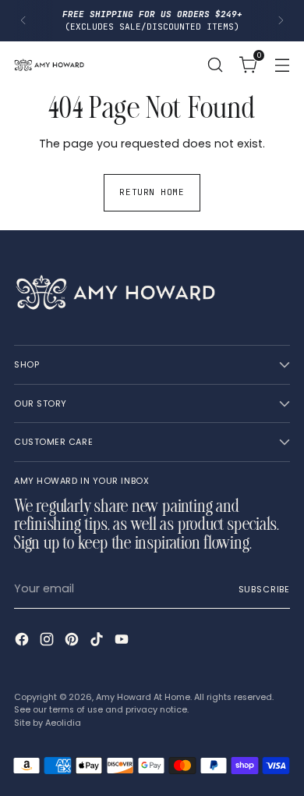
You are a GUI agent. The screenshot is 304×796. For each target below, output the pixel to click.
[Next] (280, 20)
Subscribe (264, 589)
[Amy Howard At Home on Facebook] (23, 641)
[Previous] (23, 20)
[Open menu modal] (282, 64)
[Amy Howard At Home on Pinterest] (73, 641)
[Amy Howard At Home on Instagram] (48, 641)
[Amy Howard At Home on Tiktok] (98, 641)
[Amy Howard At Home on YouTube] (123, 641)
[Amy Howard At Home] (49, 64)
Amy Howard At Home (143, 697)
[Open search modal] (215, 64)
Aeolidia (63, 722)
